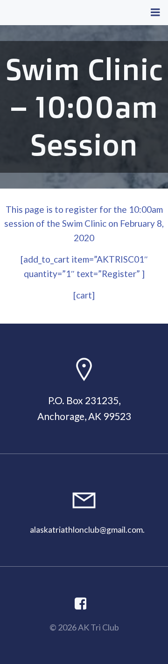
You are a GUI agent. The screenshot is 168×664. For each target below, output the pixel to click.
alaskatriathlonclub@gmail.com (86, 530)
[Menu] (155, 12)
